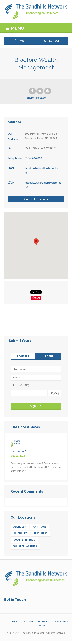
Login (49, 356)
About (42, 625)
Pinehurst (41, 533)
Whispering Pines (25, 546)
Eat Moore (43, 621)
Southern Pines (24, 540)
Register (23, 356)
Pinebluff (20, 533)
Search (54, 40)
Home (15, 621)
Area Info (28, 621)
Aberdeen (19, 527)
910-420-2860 (33, 158)
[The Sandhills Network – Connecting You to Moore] (36, 11)
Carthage (39, 527)
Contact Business (36, 199)
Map (22, 40)
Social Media (61, 621)
